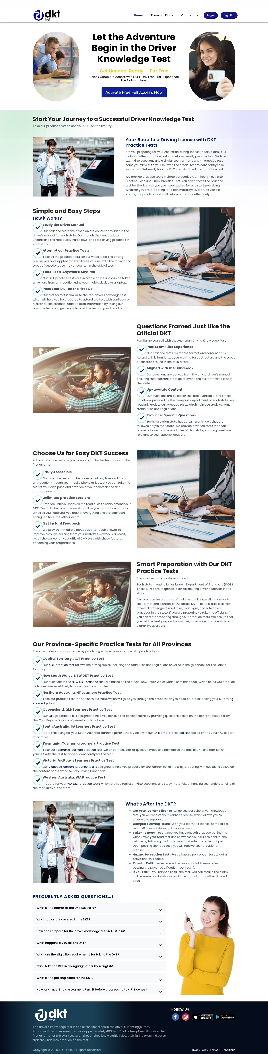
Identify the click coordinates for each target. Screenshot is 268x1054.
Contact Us (189, 15)
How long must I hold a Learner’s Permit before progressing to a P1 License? (91, 989)
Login (210, 15)
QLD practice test (61, 716)
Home (138, 15)
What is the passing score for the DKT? (65, 978)
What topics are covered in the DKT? (63, 919)
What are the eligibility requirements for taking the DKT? (77, 954)
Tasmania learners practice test (79, 750)
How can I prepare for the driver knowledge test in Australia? (81, 931)
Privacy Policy (199, 1050)
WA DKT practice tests (83, 784)
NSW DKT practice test (88, 682)
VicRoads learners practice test (71, 767)
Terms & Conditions (222, 1050)
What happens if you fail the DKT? (61, 943)
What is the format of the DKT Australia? (66, 908)
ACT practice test (61, 665)
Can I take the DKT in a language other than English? (75, 966)
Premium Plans (162, 15)
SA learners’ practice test (172, 733)
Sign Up (229, 15)
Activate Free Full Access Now (134, 92)
